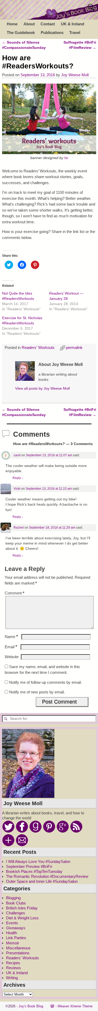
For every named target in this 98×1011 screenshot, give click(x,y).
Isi (66, 158)
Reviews (13, 968)
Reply (18, 478)
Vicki (17, 488)
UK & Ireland (72, 24)
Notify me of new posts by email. (37, 692)
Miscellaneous (18, 948)
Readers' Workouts (38, 347)
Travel (74, 32)
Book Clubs (16, 903)
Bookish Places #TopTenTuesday (34, 871)
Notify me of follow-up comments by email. (45, 682)
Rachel (19, 527)
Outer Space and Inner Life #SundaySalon (42, 881)
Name (11, 636)
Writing (12, 977)
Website (12, 656)
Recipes (13, 963)
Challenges (15, 913)
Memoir (12, 943)
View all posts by (42, 388)
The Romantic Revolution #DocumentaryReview (47, 876)
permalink (74, 347)
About (29, 24)
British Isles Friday (22, 908)
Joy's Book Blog (31, 1006)
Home (12, 24)
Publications (52, 32)
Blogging (13, 898)
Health (11, 933)
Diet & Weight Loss (22, 918)
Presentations (18, 953)
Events (12, 923)
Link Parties (16, 938)
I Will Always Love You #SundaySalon (38, 861)
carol (17, 455)
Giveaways (15, 928)
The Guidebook (21, 32)
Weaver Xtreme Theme (75, 1006)
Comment (14, 593)
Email (11, 647)
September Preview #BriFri (29, 866)
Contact (48, 24)
